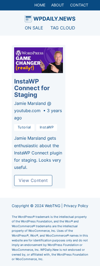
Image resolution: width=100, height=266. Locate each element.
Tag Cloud (62, 28)
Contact (79, 5)
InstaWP (47, 127)
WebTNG (52, 205)
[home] (28, 19)
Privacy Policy (76, 205)
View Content (33, 180)
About (57, 5)
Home (39, 5)
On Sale (34, 28)
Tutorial (24, 127)
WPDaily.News (54, 18)
